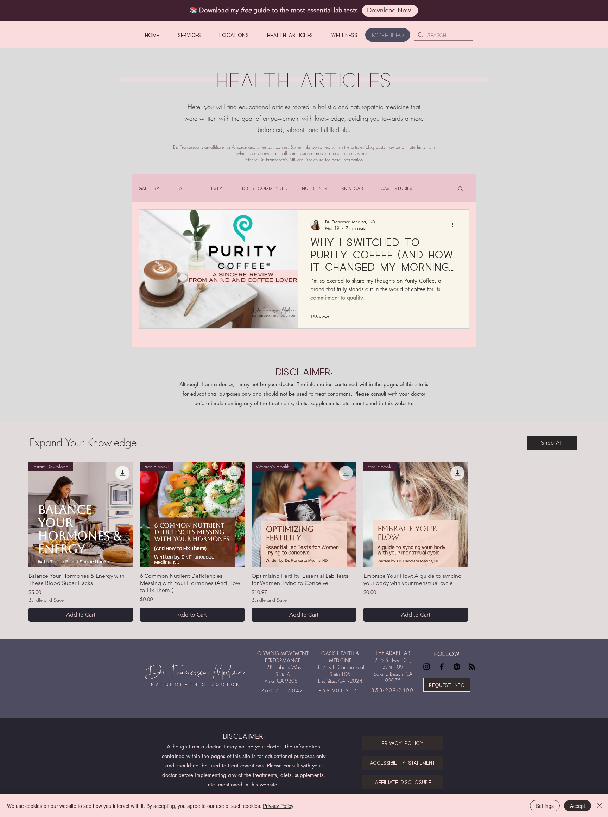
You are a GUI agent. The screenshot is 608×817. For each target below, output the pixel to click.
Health (181, 188)
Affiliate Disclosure (306, 160)
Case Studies (396, 188)
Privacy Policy (278, 805)
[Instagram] (426, 666)
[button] (460, 189)
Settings (545, 805)
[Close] (599, 805)
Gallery (149, 188)
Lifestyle (216, 188)
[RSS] (472, 666)
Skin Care (353, 188)
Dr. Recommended (265, 188)
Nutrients (314, 188)
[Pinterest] (456, 666)
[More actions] (455, 225)
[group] (304, 542)
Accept (577, 805)
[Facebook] (441, 666)
